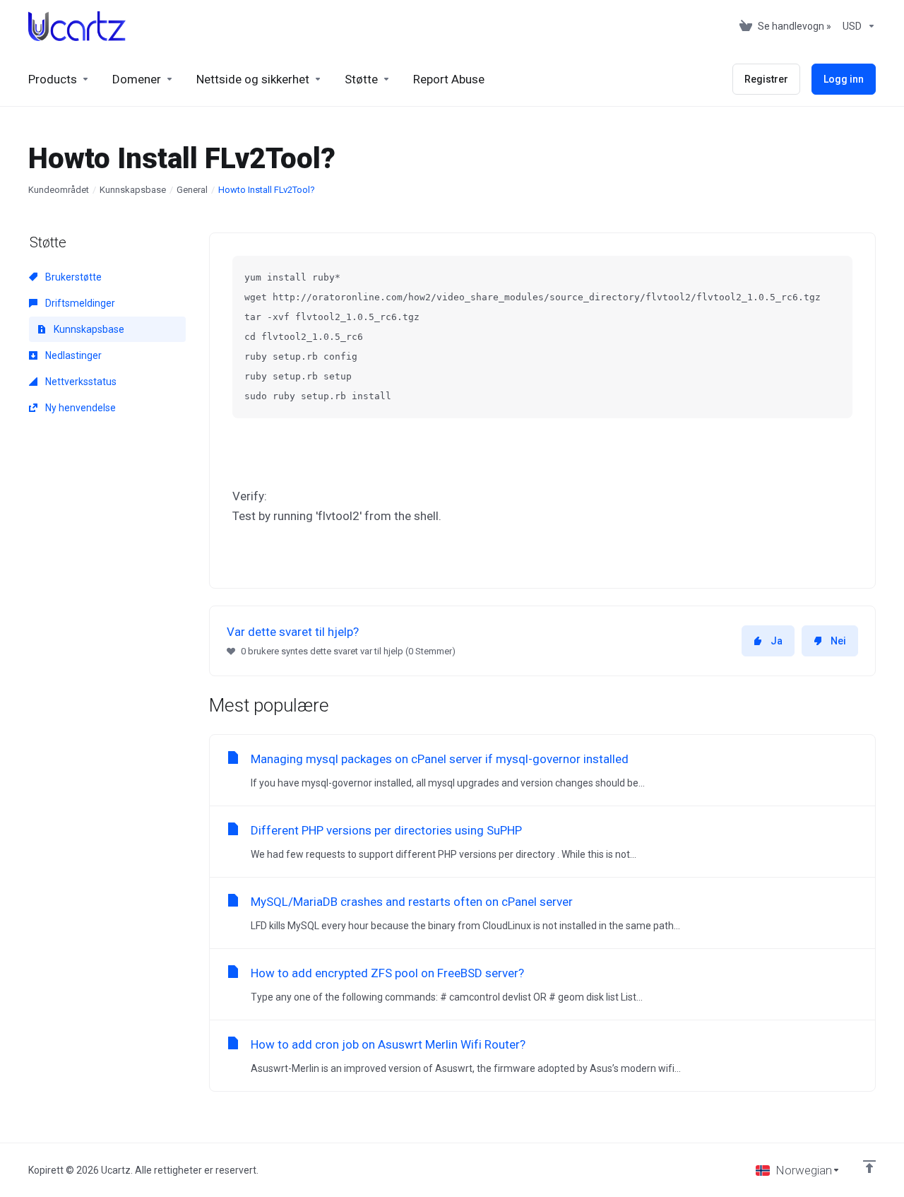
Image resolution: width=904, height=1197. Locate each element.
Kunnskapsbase (133, 189)
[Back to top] (869, 1167)
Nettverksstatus (80, 381)
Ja (777, 641)
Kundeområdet (58, 189)
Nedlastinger (72, 355)
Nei (838, 641)
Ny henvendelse (79, 407)
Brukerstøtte (72, 277)
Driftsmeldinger (79, 303)
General (192, 189)
